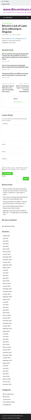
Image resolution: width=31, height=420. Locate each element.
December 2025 (7, 257)
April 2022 (6, 373)
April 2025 (6, 278)
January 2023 (6, 349)
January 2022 (6, 381)
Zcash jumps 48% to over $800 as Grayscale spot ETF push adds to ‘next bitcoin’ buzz (15, 74)
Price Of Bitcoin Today (9, 402)
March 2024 (6, 312)
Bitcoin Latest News (7, 23)
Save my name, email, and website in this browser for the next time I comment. (15, 168)
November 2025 (7, 259)
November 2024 (7, 291)
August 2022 (6, 363)
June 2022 (6, 368)
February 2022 (7, 379)
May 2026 (5, 243)
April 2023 (6, 342)
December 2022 (7, 352)
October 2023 (6, 326)
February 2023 (7, 347)
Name (4, 144)
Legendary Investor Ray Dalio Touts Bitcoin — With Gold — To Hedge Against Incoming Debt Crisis (15, 212)
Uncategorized (7, 404)
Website (4, 158)
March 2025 (6, 281)
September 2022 (7, 360)
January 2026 (6, 254)
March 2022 (6, 376)
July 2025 (5, 270)
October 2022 (6, 357)
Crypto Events (7, 399)
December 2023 (7, 320)
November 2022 (7, 355)
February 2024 (7, 315)
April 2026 (6, 246)
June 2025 (6, 273)
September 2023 (7, 328)
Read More (12, 38)
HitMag (18, 418)
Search (4, 176)
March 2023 (6, 344)
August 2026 (6, 235)
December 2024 (7, 288)
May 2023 (5, 339)
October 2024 (6, 294)
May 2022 (5, 371)
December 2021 (7, 384)
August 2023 (6, 331)
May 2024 (5, 307)
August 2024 (6, 299)
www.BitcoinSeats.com (16, 415)
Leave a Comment (16, 34)
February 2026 (7, 251)
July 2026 (5, 238)
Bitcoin (24, 38)
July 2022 (5, 365)
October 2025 (6, 262)
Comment (5, 123)
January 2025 (6, 286)
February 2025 (7, 283)
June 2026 (6, 241)
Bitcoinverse (6, 396)
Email (4, 151)
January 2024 (6, 318)
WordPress (11, 418)
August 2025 (6, 267)
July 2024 (5, 302)
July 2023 (5, 334)
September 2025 (7, 265)
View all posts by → (19, 102)
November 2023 (7, 323)
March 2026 (6, 249)
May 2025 (5, 275)
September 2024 (7, 296)
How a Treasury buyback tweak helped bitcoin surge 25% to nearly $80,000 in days (15, 66)
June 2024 (6, 304)
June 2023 (6, 336)
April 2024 (6, 310)
